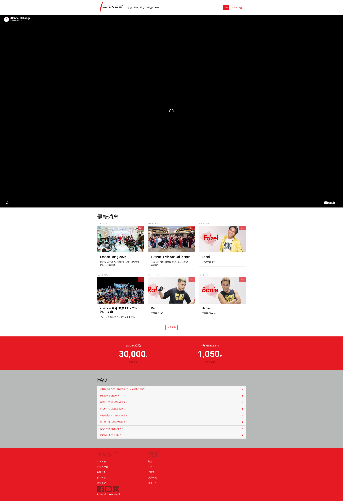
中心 (142, 7)
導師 (136, 7)
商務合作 (152, 483)
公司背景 (101, 461)
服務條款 (152, 477)
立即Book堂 (237, 7)
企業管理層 (102, 467)
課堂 (150, 461)
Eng (226, 7)
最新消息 (101, 472)
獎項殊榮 (101, 477)
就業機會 (101, 483)
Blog (157, 7)
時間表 (150, 7)
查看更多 (171, 327)
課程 (129, 7)
